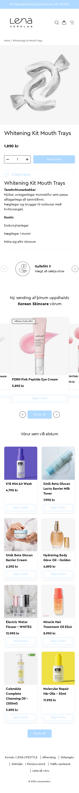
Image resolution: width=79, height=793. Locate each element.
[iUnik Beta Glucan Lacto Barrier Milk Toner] (58, 463)
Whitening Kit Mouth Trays (27, 40)
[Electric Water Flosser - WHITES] (20, 601)
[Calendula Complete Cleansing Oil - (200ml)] (20, 668)
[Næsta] (75, 269)
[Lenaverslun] (21, 22)
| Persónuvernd (35, 764)
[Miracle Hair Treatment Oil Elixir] (58, 601)
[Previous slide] (22, 414)
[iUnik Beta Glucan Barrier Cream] (20, 534)
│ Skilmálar (16, 764)
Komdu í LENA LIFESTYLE (21, 757)
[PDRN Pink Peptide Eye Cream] (39, 346)
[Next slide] (56, 414)
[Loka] (75, 5)
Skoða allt (39, 414)
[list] (39, 85)
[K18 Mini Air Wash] (20, 463)
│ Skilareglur (66, 757)
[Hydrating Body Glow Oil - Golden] (58, 534)
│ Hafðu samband (59, 764)
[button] (62, 22)
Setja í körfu (54, 159)
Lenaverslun (43, 781)
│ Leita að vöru (39, 770)
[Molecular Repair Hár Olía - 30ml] (58, 668)
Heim (7, 40)
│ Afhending (48, 757)
